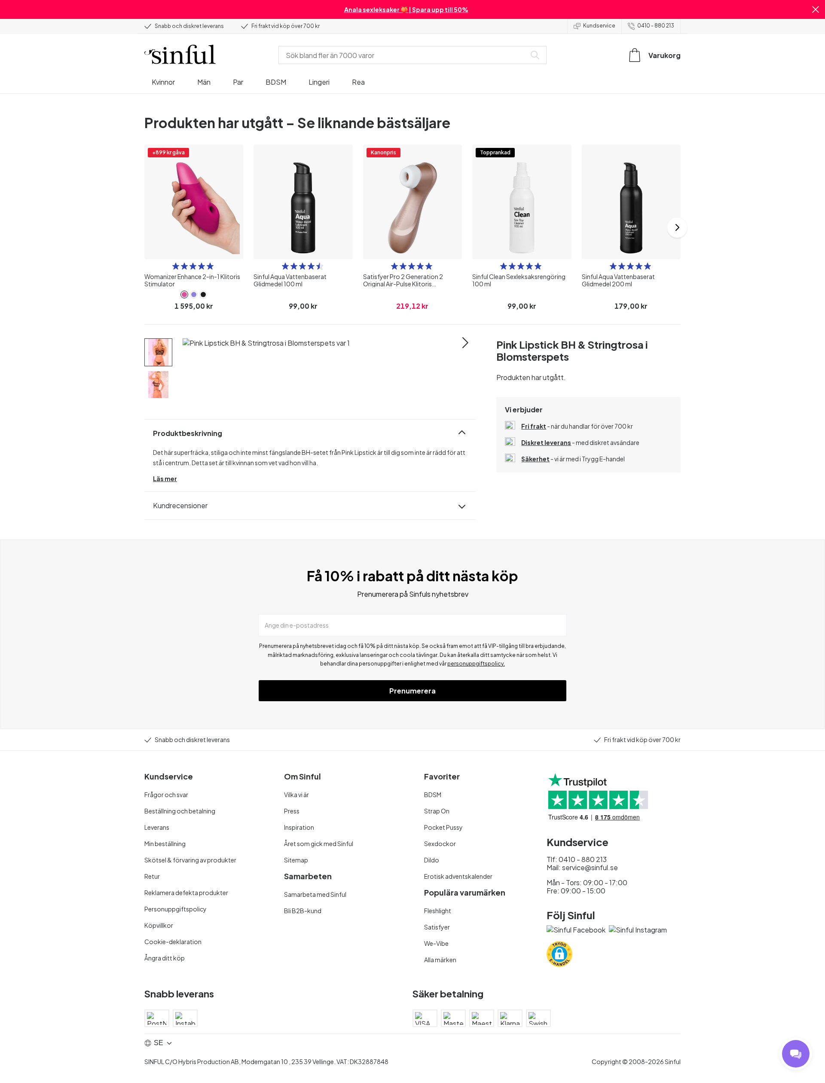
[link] (184, 294)
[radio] (175, 266)
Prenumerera (412, 690)
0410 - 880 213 (655, 25)
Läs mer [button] (165, 478)
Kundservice (599, 25)
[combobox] (404, 55)
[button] (815, 9)
